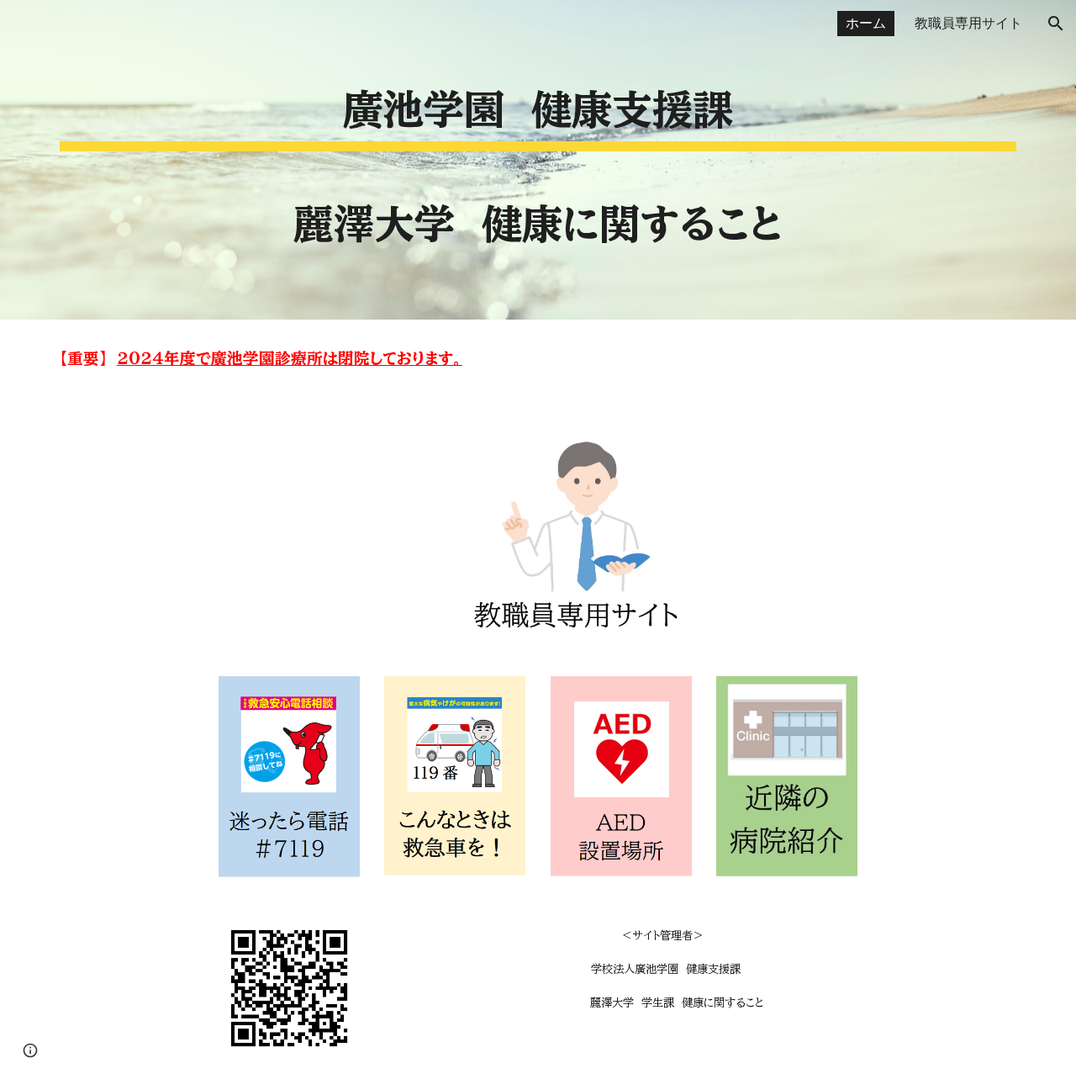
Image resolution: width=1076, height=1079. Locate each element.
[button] (1056, 23)
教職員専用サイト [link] (968, 23)
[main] (538, 159)
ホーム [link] (866, 23)
